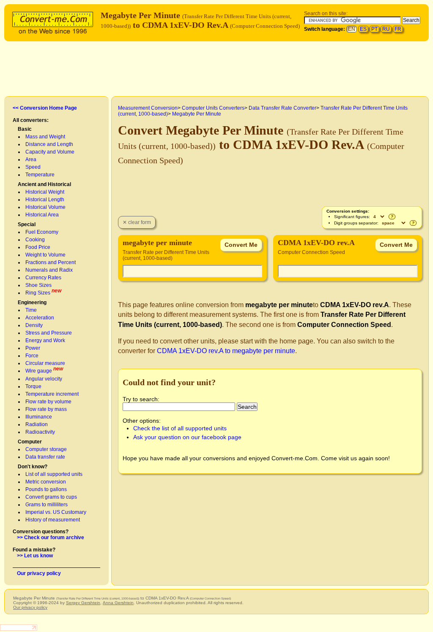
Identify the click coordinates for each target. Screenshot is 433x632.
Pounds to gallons (46, 489)
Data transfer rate (45, 457)
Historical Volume (45, 207)
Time (31, 310)
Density (34, 325)
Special (27, 224)
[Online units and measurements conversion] (54, 21)
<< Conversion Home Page (45, 108)
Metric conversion (45, 482)
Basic (25, 129)
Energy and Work (45, 340)
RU (386, 29)
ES (363, 29)
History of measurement (52, 520)
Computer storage (46, 449)
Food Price (37, 247)
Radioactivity (40, 432)
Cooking (35, 240)
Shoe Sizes (38, 285)
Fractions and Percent (50, 262)
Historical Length (44, 200)
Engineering (32, 302)
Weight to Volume (45, 255)
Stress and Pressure (48, 333)
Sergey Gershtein (83, 602)
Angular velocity (43, 379)
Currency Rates (43, 278)
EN (351, 29)
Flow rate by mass (46, 409)
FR (398, 29)
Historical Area (42, 215)
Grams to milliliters (46, 505)
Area (30, 159)
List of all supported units (53, 474)
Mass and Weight (45, 137)
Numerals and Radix (49, 270)
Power (32, 348)
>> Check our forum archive (50, 537)
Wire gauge (38, 371)
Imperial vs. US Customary (55, 512)
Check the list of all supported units (180, 428)
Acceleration (39, 318)
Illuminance (38, 417)
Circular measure (45, 363)
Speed (33, 167)
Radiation (36, 424)
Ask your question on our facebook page (187, 437)
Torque (33, 386)
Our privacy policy (39, 573)
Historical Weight (44, 192)
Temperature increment (52, 394)
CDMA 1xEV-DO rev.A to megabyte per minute (226, 350)
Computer (30, 442)
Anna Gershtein (118, 602)
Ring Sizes (37, 293)
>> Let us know (35, 556)
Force (31, 356)
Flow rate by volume (48, 402)
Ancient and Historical (44, 184)
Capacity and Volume (49, 152)
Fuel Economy (41, 232)
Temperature (40, 175)
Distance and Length (49, 144)
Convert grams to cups (51, 497)
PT (374, 29)
